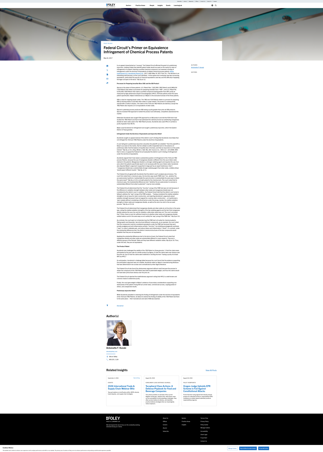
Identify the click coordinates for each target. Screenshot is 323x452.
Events (168, 5)
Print (107, 74)
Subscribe (179, 1)
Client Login (204, 434)
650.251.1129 (113, 359)
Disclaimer (120, 306)
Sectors (128, 5)
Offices (196, 1)
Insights (160, 5)
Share (107, 83)
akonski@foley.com (111, 351)
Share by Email (107, 79)
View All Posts (211, 370)
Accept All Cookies (263, 448)
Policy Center (204, 424)
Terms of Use (204, 418)
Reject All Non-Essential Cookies (248, 448)
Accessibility (204, 431)
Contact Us (202, 1)
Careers (215, 1)
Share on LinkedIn (107, 66)
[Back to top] (107, 306)
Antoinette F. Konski (197, 67)
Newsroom (191, 1)
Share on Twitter (107, 70)
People (152, 5)
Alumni (185, 1)
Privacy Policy (205, 421)
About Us (209, 1)
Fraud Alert (204, 438)
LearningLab (178, 5)
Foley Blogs (108, 43)
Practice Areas (140, 5)
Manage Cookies (232, 448)
